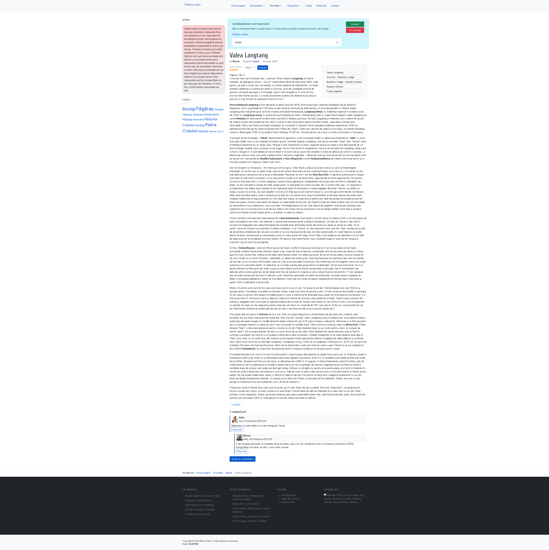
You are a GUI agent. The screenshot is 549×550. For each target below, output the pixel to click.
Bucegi (188, 108)
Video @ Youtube (290, 498)
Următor (236, 404)
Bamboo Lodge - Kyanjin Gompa (344, 81)
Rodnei (212, 131)
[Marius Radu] (195, 6)
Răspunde (237, 429)
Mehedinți (198, 119)
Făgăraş (204, 108)
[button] (257, 5)
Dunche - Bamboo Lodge (340, 77)
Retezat (203, 131)
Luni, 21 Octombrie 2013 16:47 (252, 421)
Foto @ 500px (289, 495)
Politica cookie (240, 34)
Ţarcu (220, 131)
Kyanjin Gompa (335, 86)
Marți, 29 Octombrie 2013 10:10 (257, 439)
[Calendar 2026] (345, 498)
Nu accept (355, 30)
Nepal (256, 61)
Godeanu (198, 114)
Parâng (199, 125)
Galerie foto (287, 502)
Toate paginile (334, 91)
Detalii (238, 42)
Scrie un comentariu (242, 459)
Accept (355, 24)
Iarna (207, 114)
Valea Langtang (335, 72)
